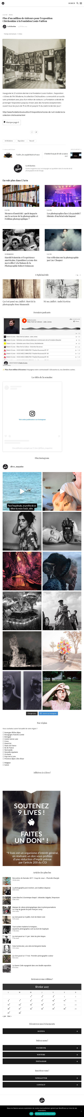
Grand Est (7, 743)
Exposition (21, 141)
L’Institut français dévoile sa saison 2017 (56, 155)
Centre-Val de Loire (11, 739)
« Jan (4, 1016)
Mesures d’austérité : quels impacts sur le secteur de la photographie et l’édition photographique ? (21, 216)
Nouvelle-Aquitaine (11, 752)
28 (19, 1013)
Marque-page (12, 122)
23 (42, 1009)
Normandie (8, 750)
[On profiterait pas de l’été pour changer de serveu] (22, 491)
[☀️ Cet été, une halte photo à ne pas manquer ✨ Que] (22, 531)
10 (53, 1001)
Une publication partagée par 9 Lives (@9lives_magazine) (32, 448)
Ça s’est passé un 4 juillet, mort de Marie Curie (28, 917)
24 (53, 1009)
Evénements (9, 254)
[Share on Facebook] (32, 132)
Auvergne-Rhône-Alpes (12, 732)
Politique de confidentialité (45, 1114)
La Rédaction (11, 26)
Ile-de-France (9, 748)
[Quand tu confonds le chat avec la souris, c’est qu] (62, 491)
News (11, 15)
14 (19, 1005)
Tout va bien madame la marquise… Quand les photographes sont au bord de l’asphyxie (30, 928)
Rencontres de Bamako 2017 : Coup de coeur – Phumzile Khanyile (35, 878)
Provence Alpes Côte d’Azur (14, 759)
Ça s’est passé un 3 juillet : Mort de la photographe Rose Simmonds (19, 303)
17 (53, 1005)
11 (64, 1001)
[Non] (81, 1111)
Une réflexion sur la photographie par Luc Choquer (63, 259)
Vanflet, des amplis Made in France (28, 155)
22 (31, 1009)
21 (19, 1009)
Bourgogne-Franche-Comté (14, 735)
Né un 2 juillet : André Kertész (57, 301)
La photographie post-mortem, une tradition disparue (31, 888)
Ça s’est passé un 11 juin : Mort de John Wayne (29, 936)
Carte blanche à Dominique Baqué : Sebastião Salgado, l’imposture (36, 897)
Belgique (7, 763)
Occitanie (7, 754)
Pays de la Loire (10, 756)
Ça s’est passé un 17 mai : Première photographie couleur (32, 956)
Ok (31, 1114)
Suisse (6, 765)
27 (8, 1013)
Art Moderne (9, 141)
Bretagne (7, 737)
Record (32, 141)
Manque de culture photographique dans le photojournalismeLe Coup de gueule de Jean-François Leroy (34, 908)
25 (64, 1009)
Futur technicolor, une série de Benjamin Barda (29, 946)
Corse (6, 741)
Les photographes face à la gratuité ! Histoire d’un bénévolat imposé (64, 214)
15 (31, 1005)
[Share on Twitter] (36, 132)
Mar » (9, 1016)
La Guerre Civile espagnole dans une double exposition (31, 965)
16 (42, 1005)
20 (8, 1009)
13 (8, 1005)
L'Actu (5, 15)
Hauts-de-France (10, 746)
